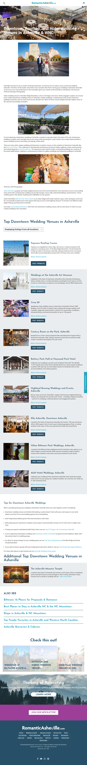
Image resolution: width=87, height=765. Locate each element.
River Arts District (12, 147)
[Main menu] (83, 2)
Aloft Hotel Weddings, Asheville (47, 473)
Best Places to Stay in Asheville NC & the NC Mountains (38, 606)
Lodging (56, 738)
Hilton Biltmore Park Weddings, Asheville (52, 445)
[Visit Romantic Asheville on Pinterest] (48, 758)
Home (21, 733)
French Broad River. (24, 149)
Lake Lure (21, 738)
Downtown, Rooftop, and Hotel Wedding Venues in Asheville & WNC (40, 30)
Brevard (55, 735)
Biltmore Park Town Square (24, 199)
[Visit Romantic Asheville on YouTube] (41, 758)
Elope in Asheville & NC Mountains (25, 613)
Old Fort (48, 738)
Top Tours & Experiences (53, 540)
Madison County (31, 733)
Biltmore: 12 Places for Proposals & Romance (30, 600)
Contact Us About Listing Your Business (55, 744)
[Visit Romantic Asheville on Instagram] (45, 758)
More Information (39, 256)
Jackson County (45, 733)
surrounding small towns (19, 207)
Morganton (64, 735)
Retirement (65, 738)
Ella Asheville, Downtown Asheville (49, 418)
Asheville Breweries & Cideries (22, 627)
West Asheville (9, 191)
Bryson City (57, 733)
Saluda (29, 738)
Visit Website (38, 264)
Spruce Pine (38, 738)
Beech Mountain (34, 735)
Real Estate (43, 740)
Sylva (66, 733)
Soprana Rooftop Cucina (44, 243)
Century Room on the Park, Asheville (50, 332)
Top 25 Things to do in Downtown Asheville (59, 529)
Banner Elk (46, 735)
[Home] (43, 3)
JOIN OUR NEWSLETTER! (43, 712)
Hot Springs (23, 735)
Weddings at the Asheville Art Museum (51, 275)
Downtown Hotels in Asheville (45, 534)
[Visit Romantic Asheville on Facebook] (37, 758)
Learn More (46, 694)
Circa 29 (35, 302)
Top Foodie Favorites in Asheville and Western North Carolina (41, 620)
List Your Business (85, 382)
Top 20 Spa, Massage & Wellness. (70, 547)
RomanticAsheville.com (27, 744)
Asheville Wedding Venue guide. (45, 551)
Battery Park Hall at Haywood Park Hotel (53, 359)
